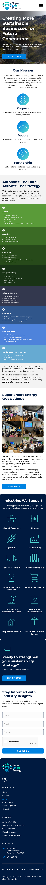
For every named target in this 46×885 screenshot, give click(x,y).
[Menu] (41, 5)
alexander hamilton (10, 879)
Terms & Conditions (23, 876)
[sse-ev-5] (12, 445)
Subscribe (23, 751)
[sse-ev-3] (12, 429)
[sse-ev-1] (12, 413)
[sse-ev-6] (33, 445)
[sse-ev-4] (33, 429)
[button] (4, 779)
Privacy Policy (8, 876)
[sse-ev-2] (33, 413)
